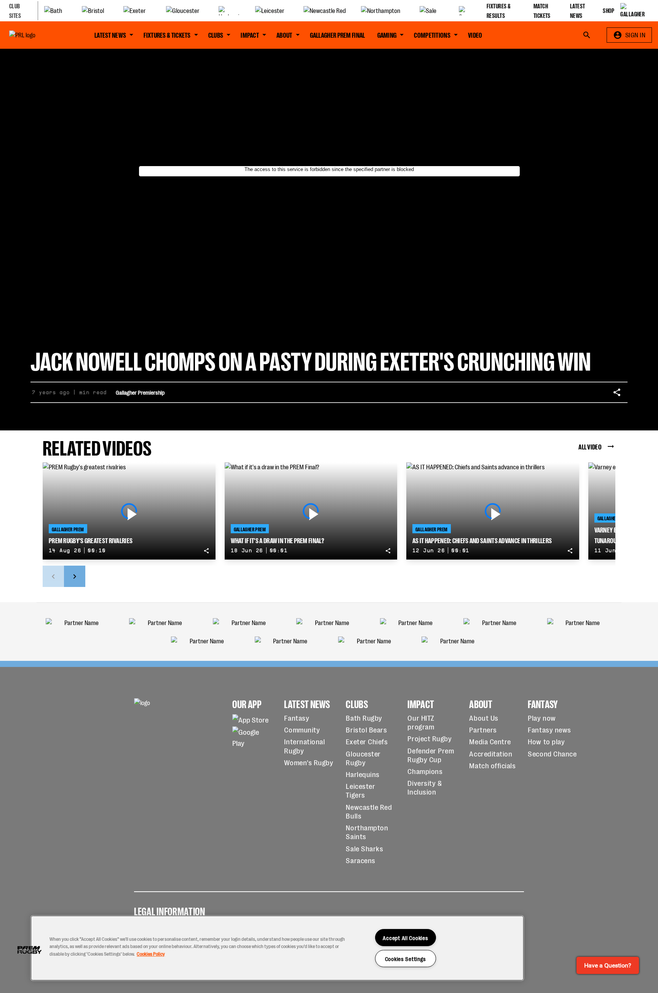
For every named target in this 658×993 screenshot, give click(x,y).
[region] (277, 948)
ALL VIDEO (590, 446)
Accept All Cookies (405, 937)
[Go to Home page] (39, 35)
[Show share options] (617, 392)
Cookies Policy (151, 953)
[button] (29, 950)
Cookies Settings (405, 958)
